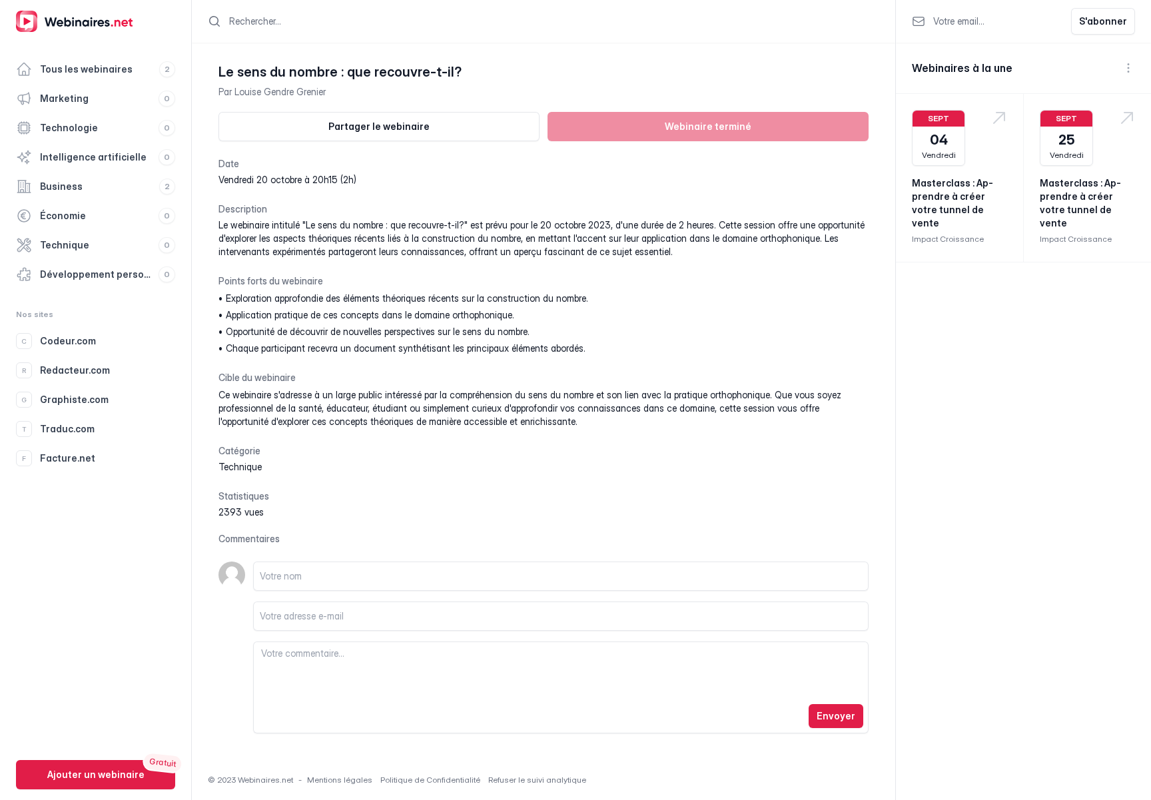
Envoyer (836, 715)
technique (240, 466)
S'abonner (1103, 21)
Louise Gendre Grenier (280, 91)
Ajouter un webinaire (96, 774)
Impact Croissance (948, 239)
